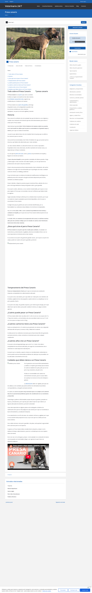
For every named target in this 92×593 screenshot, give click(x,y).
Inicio (38, 6)
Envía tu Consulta (69, 6)
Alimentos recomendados (76, 94)
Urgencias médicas (74, 130)
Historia (10, 76)
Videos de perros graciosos (76, 68)
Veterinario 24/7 (13, 6)
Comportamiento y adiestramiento (74, 101)
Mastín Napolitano (12, 488)
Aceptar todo (85, 590)
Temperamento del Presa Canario (16, 80)
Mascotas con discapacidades (77, 118)
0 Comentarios (38, 65)
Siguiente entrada (60, 502)
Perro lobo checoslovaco (14, 494)
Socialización (73, 127)
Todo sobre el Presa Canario (15, 74)
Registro (11, 1)
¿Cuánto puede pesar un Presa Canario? (18, 82)
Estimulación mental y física (76, 112)
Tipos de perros (73, 71)
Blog (77, 6)
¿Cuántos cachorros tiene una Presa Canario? (19, 85)
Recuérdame (74, 51)
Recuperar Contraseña (79, 41)
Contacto (83, 6)
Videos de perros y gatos (75, 65)
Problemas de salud (74, 124)
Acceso (6, 1)
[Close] (89, 587)
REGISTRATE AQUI (82, 54)
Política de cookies (46, 591)
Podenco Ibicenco (12, 496)
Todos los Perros (28, 65)
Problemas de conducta (75, 121)
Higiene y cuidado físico (75, 115)
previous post (9, 502)
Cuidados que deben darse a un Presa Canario (19, 89)
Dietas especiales (74, 105)
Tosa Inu (10, 485)
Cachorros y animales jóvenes (77, 97)
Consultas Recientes (47, 6)
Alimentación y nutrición (75, 91)
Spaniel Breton (73, 74)
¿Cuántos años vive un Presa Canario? (17, 87)
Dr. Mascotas (10, 65)
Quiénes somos (58, 6)
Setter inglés (11, 491)
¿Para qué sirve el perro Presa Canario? (18, 78)
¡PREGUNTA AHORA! (77, 27)
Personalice (63, 590)
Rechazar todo (73, 590)
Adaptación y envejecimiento (76, 89)
